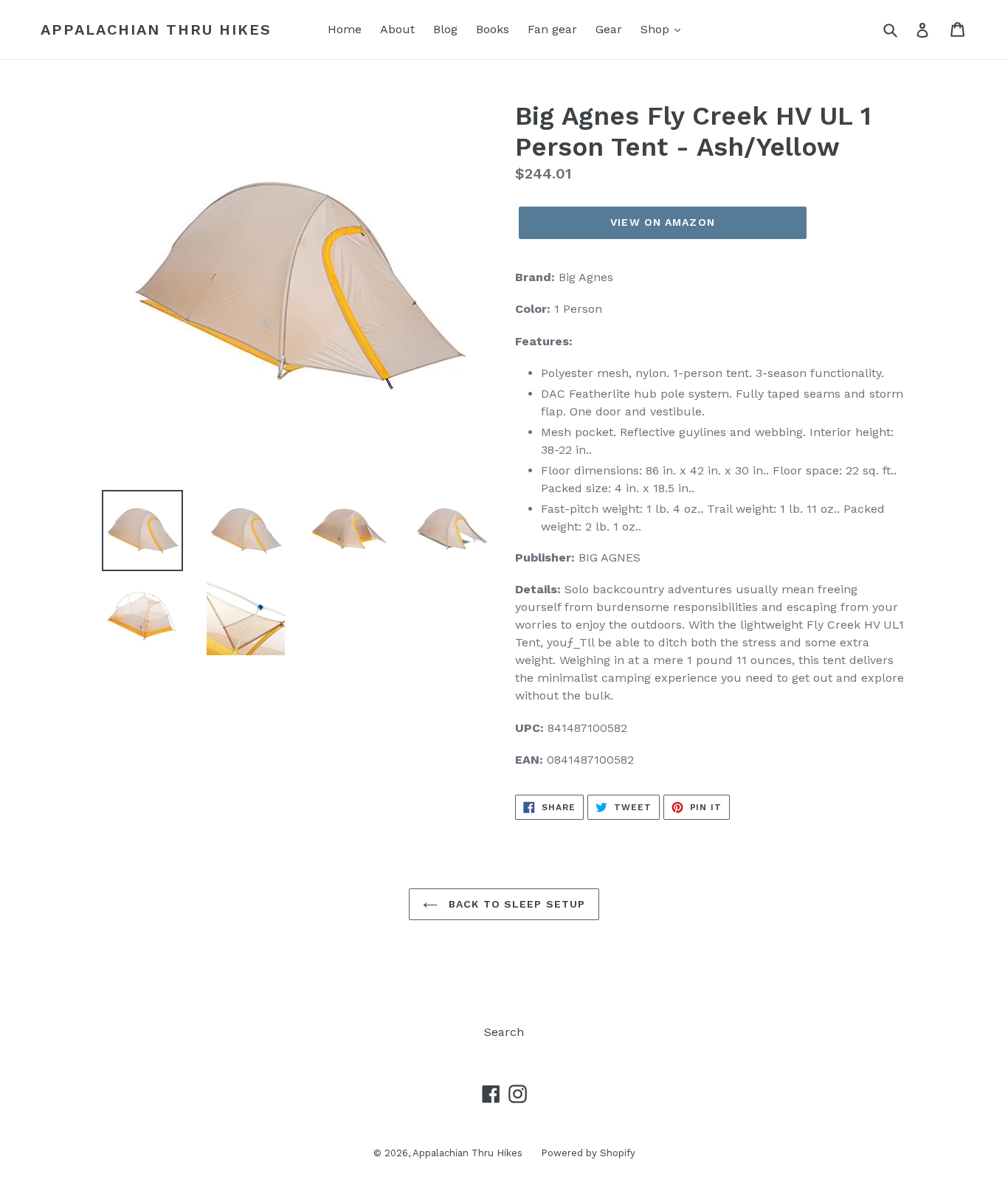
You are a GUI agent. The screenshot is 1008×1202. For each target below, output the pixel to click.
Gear (609, 29)
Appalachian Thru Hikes (156, 29)
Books (492, 29)
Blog (445, 29)
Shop (657, 29)
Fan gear (552, 29)
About (397, 29)
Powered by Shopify (588, 1152)
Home (345, 29)
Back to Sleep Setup (515, 904)
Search (504, 1032)
